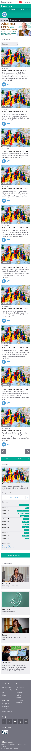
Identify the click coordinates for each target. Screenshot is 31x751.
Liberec (26, 519)
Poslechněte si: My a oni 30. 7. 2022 (15, 308)
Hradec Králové (23, 513)
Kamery (28, 9)
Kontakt (18, 698)
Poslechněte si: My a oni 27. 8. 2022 (15, 151)
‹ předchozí (3, 451)
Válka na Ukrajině (7, 687)
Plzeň (26, 530)
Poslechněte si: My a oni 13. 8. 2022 (15, 228)
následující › (27, 451)
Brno (26, 507)
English (3, 746)
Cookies (3, 744)
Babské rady (6, 635)
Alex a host (6, 583)
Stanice (4, 692)
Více (21, 20)
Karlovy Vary (24, 516)
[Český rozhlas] (6, 2)
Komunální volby (7, 690)
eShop (4, 695)
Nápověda (19, 690)
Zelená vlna (6, 663)
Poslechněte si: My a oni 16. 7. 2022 (15, 389)
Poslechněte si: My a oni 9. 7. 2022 (14, 430)
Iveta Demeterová (8, 548)
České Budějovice (23, 510)
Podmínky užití (21, 744)
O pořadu (5, 465)
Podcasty (5, 709)
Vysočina (25, 535)
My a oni (5, 484)
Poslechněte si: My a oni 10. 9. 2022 (15, 70)
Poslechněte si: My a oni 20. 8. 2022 (15, 188)
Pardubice (25, 527)
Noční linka (6, 609)
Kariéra (18, 695)
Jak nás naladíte (21, 687)
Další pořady (7, 564)
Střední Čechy (24, 505)
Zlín (27, 538)
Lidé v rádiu (20, 692)
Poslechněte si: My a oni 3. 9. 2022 (14, 112)
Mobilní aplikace (7, 711)
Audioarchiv (20, 9)
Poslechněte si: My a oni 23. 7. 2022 (15, 348)
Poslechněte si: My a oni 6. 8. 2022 (14, 267)
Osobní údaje (12, 744)
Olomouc (25, 521)
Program (12, 9)
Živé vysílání (5, 704)
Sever (26, 532)
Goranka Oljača (7, 546)
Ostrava (25, 524)
